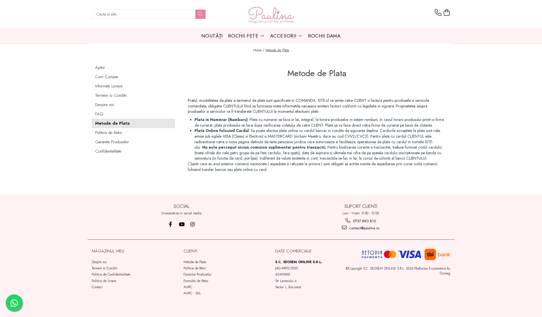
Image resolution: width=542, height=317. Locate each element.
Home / (259, 50)
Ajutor (100, 67)
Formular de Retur (195, 280)
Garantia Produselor (112, 142)
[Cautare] (200, 14)
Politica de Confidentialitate (111, 274)
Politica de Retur (108, 132)
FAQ (99, 114)
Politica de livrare (104, 280)
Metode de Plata (277, 50)
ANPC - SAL (192, 293)
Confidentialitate (108, 151)
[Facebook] (170, 224)
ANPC (187, 287)
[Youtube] (181, 224)
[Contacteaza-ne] (438, 12)
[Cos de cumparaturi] (446, 12)
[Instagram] (192, 224)
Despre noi (104, 105)
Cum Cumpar (107, 77)
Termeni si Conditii (110, 95)
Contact (97, 287)
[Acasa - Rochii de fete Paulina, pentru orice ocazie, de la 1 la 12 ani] (271, 14)
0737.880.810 (364, 221)
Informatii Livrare (109, 86)
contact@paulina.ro (363, 228)
